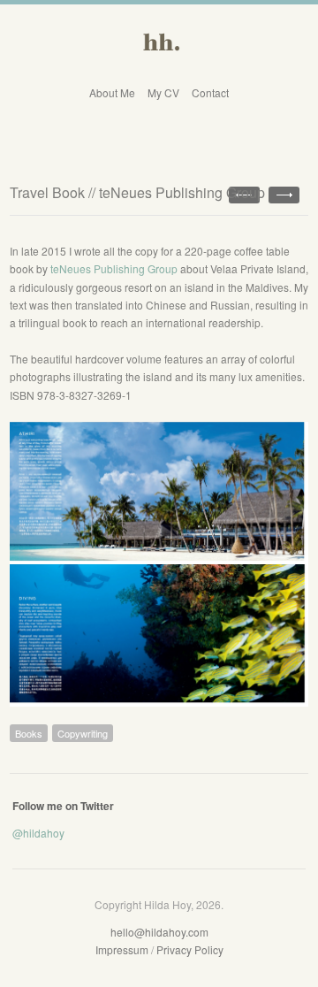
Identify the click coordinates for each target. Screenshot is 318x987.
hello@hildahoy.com (159, 931)
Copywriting (82, 733)
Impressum (121, 949)
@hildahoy (38, 832)
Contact (210, 92)
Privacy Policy (189, 949)
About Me (112, 92)
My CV (163, 92)
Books (28, 733)
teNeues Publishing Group (114, 268)
